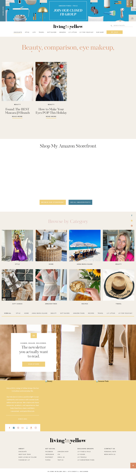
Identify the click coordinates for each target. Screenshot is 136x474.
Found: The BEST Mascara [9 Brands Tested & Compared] (17, 113)
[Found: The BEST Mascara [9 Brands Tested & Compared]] (17, 81)
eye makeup (96, 48)
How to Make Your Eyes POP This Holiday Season (51, 113)
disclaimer (84, 471)
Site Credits (73, 471)
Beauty (31, 48)
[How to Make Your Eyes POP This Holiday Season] (51, 81)
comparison (60, 48)
